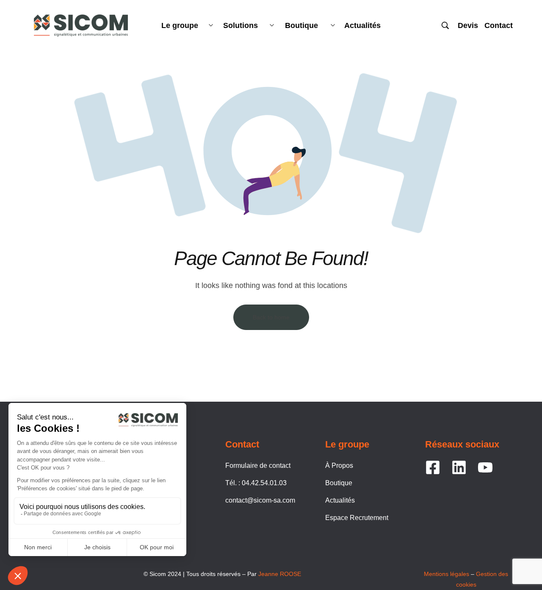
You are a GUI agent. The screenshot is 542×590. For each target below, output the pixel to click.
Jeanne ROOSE (279, 573)
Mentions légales (446, 573)
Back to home (271, 317)
